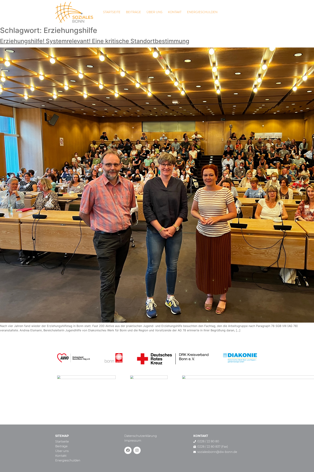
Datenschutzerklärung (140, 436)
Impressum (132, 440)
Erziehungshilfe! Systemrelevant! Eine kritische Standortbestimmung (94, 41)
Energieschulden (202, 12)
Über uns (154, 12)
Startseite (111, 12)
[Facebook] (128, 450)
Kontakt (175, 12)
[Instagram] (137, 450)
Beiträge (133, 12)
